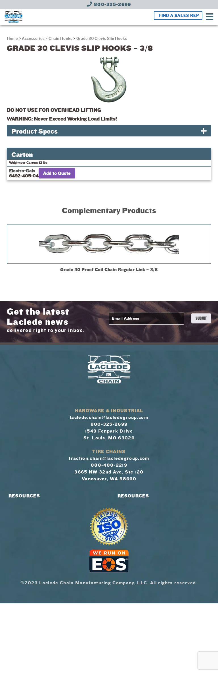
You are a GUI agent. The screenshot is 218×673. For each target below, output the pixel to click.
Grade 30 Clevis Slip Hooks (101, 38)
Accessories (33, 38)
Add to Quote (57, 173)
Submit (201, 318)
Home (13, 38)
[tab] (109, 130)
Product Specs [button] (34, 131)
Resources (24, 495)
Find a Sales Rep (179, 15)
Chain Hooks (60, 38)
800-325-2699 (112, 4)
